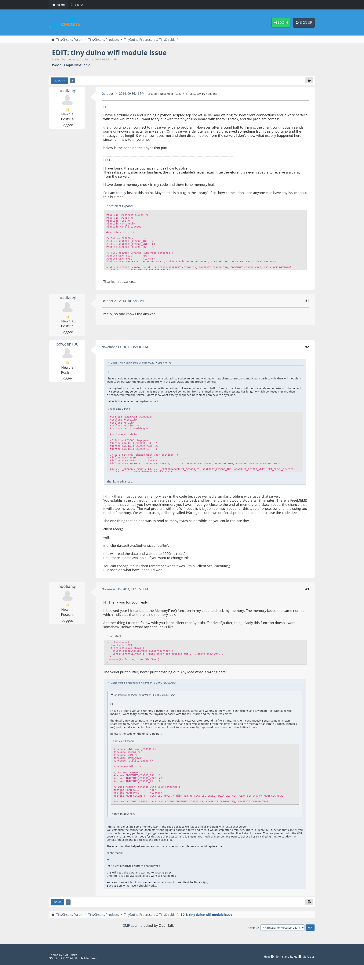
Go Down (59, 80)
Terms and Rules (287, 956)
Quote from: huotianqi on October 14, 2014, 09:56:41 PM (141, 362)
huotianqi (67, 90)
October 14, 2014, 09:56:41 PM (123, 93)
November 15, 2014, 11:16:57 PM (125, 589)
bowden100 (67, 344)
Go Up (57, 902)
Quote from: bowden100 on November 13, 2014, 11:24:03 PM (143, 682)
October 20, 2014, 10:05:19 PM (123, 301)
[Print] (309, 80)
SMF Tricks (70, 955)
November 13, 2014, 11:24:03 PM (125, 347)
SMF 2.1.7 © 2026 (61, 958)
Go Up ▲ (309, 956)
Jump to (253, 927)
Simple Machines (86, 958)
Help (267, 956)
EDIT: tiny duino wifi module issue (109, 52)
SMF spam (131, 925)
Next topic (82, 65)
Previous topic (62, 65)
